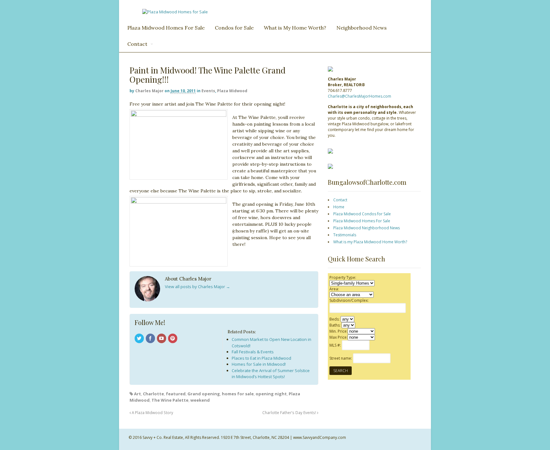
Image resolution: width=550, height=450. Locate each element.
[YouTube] (162, 339)
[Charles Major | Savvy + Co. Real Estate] (175, 12)
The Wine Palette (170, 400)
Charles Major (149, 90)
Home (338, 207)
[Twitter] (140, 339)
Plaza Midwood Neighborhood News (366, 228)
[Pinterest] (173, 339)
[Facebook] (151, 339)
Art (137, 394)
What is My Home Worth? (295, 27)
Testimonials (344, 235)
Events (208, 90)
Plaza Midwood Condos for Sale (362, 214)
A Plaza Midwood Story (152, 412)
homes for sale (238, 394)
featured (176, 394)
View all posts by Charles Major (197, 286)
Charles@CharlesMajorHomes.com (359, 96)
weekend (200, 400)
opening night (271, 394)
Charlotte (153, 394)
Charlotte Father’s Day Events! (289, 412)
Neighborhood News (361, 27)
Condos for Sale (234, 27)
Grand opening (203, 394)
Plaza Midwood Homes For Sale (166, 27)
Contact (137, 44)
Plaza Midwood (232, 90)
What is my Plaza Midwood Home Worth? (370, 242)
